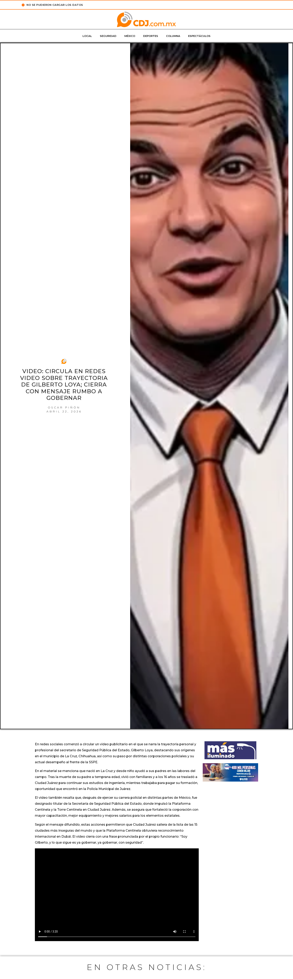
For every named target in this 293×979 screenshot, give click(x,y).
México (129, 35)
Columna (173, 35)
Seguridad (108, 35)
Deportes (150, 35)
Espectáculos (199, 35)
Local (87, 35)
